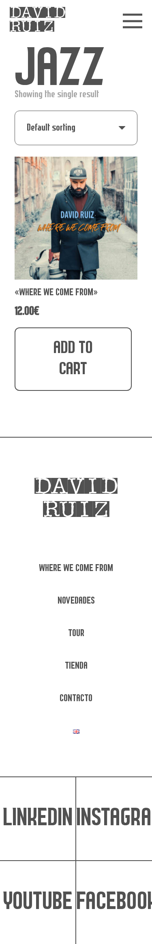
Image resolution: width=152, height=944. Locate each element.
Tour (76, 633)
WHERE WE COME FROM (76, 568)
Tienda (76, 666)
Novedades (76, 601)
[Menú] (132, 21)
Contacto (76, 698)
